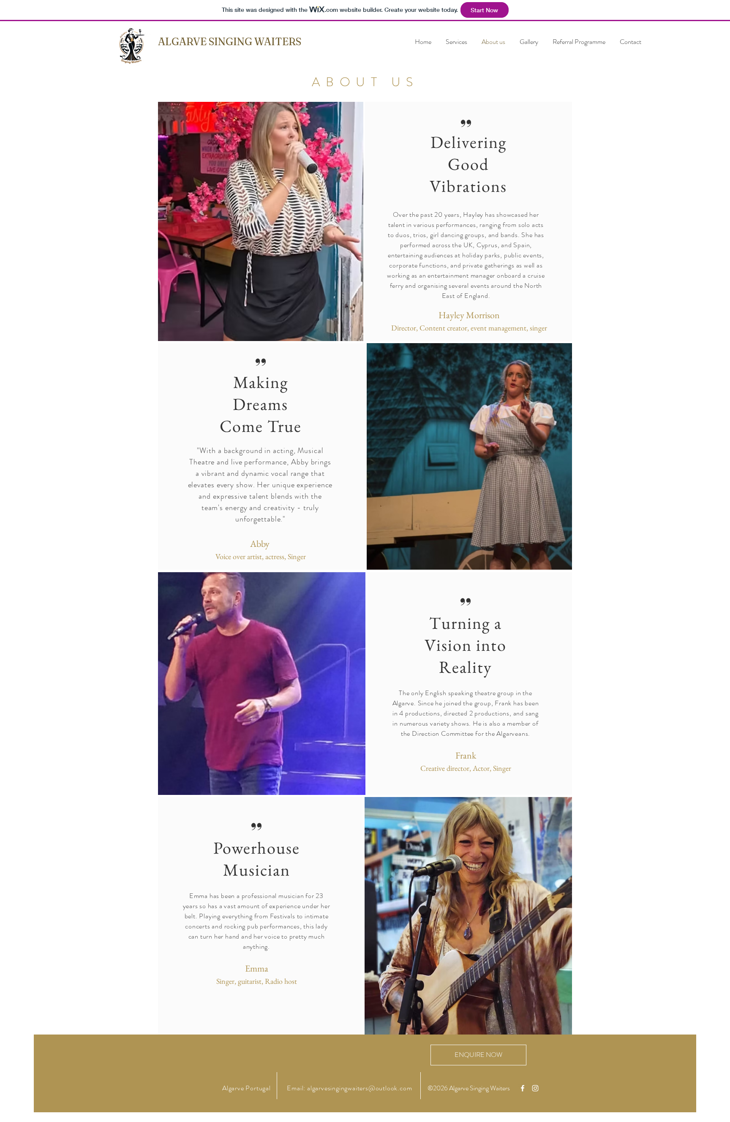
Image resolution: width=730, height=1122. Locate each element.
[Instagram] (535, 1088)
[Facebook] (522, 1088)
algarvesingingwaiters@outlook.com (359, 1088)
